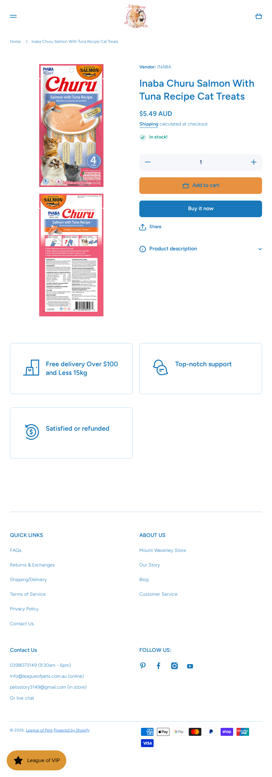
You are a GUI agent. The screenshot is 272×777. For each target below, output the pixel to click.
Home (15, 41)
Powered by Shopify (72, 730)
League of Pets (39, 730)
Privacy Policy (24, 609)
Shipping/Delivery (28, 579)
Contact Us (22, 624)
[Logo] (136, 16)
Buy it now (201, 208)
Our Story (149, 565)
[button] (150, 227)
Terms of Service (28, 594)
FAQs (16, 550)
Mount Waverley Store (162, 550)
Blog (144, 579)
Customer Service (158, 594)
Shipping (148, 124)
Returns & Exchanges (32, 565)
